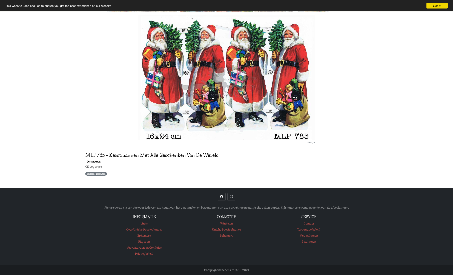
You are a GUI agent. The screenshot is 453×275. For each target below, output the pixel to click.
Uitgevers (144, 241)
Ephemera (144, 235)
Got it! (437, 5)
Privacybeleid (144, 254)
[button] (221, 197)
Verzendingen (309, 235)
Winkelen (226, 223)
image (310, 142)
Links (144, 223)
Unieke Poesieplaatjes (226, 229)
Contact (309, 223)
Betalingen (309, 241)
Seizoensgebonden (96, 173)
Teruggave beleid (308, 229)
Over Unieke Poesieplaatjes (144, 229)
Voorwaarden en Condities (144, 247)
